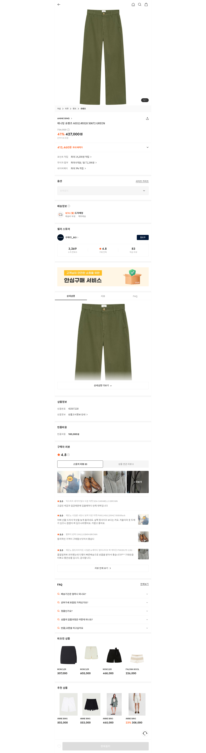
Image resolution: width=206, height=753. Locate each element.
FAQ (135, 296)
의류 (67, 108)
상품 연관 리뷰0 (126, 464)
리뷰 (103, 296)
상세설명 (71, 296)
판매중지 (105, 746)
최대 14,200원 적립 (80, 156)
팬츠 (74, 108)
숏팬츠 (83, 108)
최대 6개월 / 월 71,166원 (82, 162)
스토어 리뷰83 (80, 464)
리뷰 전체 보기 (101, 568)
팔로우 (142, 237)
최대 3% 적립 (77, 168)
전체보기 (144, 584)
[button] (103, 147)
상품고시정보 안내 (76, 414)
